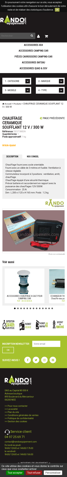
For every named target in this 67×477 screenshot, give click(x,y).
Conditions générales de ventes (23, 415)
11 (46, 308)
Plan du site (13, 412)
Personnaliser (53, 472)
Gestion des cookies (17, 421)
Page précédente (53, 118)
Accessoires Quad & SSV (33, 68)
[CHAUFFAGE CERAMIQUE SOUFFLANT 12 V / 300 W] (33, 230)
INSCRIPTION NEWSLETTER (15, 344)
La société (13, 409)
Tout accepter (15, 472)
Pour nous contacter (18, 406)
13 (52, 308)
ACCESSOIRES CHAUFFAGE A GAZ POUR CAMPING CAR (24, 297)
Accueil (7, 104)
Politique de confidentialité (21, 418)
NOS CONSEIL (33, 156)
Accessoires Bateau (33, 62)
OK (57, 10)
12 (49, 308)
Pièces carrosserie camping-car (33, 56)
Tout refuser (34, 472)
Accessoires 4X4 (33, 45)
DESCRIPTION (12, 156)
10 (43, 308)
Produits (17, 104)
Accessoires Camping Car (33, 50)
